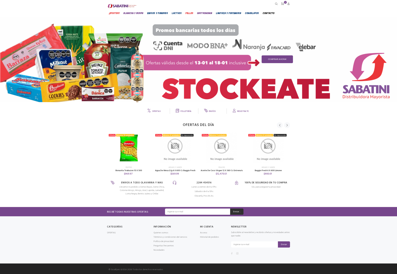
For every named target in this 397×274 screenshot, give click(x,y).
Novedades (159, 250)
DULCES (222, 167)
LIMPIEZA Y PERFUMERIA (228, 13)
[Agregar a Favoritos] (145, 137)
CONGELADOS (252, 13)
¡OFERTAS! (114, 13)
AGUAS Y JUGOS (175, 167)
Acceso (203, 233)
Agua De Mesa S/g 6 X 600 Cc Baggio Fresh (175, 170)
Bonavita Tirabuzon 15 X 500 (129, 170)
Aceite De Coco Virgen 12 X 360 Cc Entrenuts (222, 170)
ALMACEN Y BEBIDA (133, 13)
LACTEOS (177, 13)
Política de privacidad (164, 241)
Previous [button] (280, 125)
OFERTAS (111, 233)
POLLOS (189, 13)
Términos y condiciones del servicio (170, 237)
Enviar (284, 244)
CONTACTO (268, 13)
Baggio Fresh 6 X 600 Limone (268, 170)
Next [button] (287, 125)
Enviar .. (236, 212)
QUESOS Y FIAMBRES (157, 13)
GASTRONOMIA (204, 13)
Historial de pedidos (209, 237)
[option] (128, 151)
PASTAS (129, 167)
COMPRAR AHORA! (277, 59)
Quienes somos (161, 233)
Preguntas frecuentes (164, 246)
